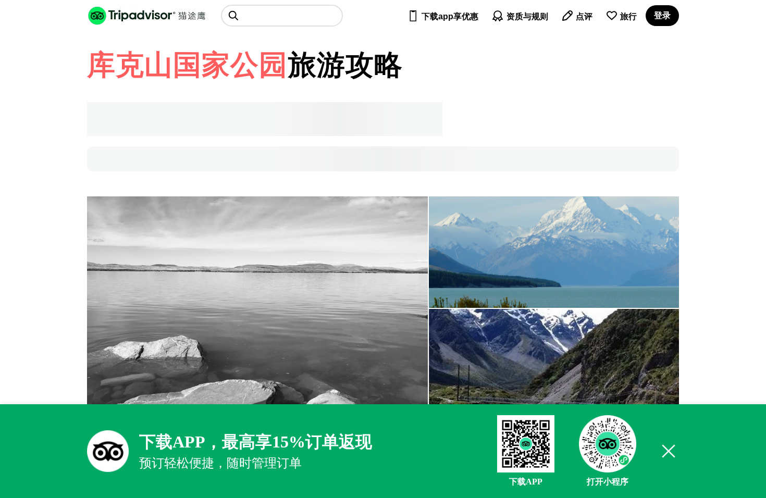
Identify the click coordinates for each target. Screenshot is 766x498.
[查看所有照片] (257, 308)
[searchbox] (282, 16)
